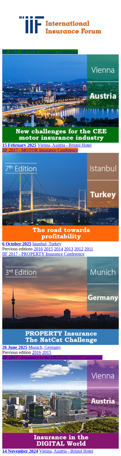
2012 (78, 248)
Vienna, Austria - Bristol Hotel (64, 145)
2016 (38, 248)
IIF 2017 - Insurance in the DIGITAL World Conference (52, 357)
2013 (68, 248)
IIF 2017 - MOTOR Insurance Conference (40, 51)
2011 (88, 248)
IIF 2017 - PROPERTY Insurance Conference (43, 254)
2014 (58, 248)
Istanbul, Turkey (46, 243)
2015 (48, 248)
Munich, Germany (44, 347)
